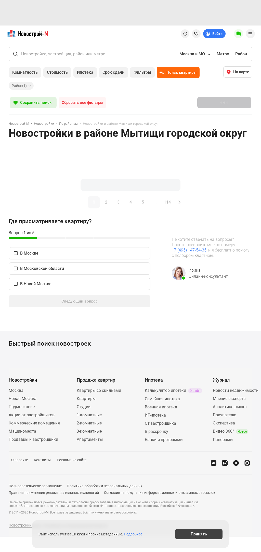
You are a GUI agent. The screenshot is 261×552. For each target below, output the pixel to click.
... (154, 202)
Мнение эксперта (229, 398)
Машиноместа (22, 431)
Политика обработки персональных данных (104, 486)
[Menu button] (238, 33)
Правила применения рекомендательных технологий (54, 493)
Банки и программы (164, 439)
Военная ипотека (161, 407)
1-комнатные (89, 414)
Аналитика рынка (230, 406)
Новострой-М (19, 124)
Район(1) (19, 86)
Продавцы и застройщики (33, 439)
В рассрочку (156, 431)
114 (167, 202)
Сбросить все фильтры (82, 102)
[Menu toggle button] (250, 33)
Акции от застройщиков (32, 414)
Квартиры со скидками (99, 390)
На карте (241, 72)
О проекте (19, 460)
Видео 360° (230, 431)
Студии (83, 406)
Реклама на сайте (71, 460)
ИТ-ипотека (155, 415)
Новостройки (44, 124)
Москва (16, 390)
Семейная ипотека (162, 398)
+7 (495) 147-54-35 (189, 250)
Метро (223, 54)
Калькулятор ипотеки (173, 390)
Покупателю (224, 414)
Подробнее (133, 534)
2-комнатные (89, 423)
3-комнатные (89, 431)
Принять (199, 534)
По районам (68, 124)
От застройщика (160, 423)
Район (241, 54)
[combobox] (194, 54)
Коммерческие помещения (34, 423)
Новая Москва (22, 398)
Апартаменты (90, 439)
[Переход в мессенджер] (247, 463)
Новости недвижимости (235, 390)
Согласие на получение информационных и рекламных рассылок (159, 493)
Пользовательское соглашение (35, 486)
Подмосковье (22, 406)
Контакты (42, 460)
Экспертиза (224, 423)
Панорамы (223, 439)
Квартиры (86, 398)
